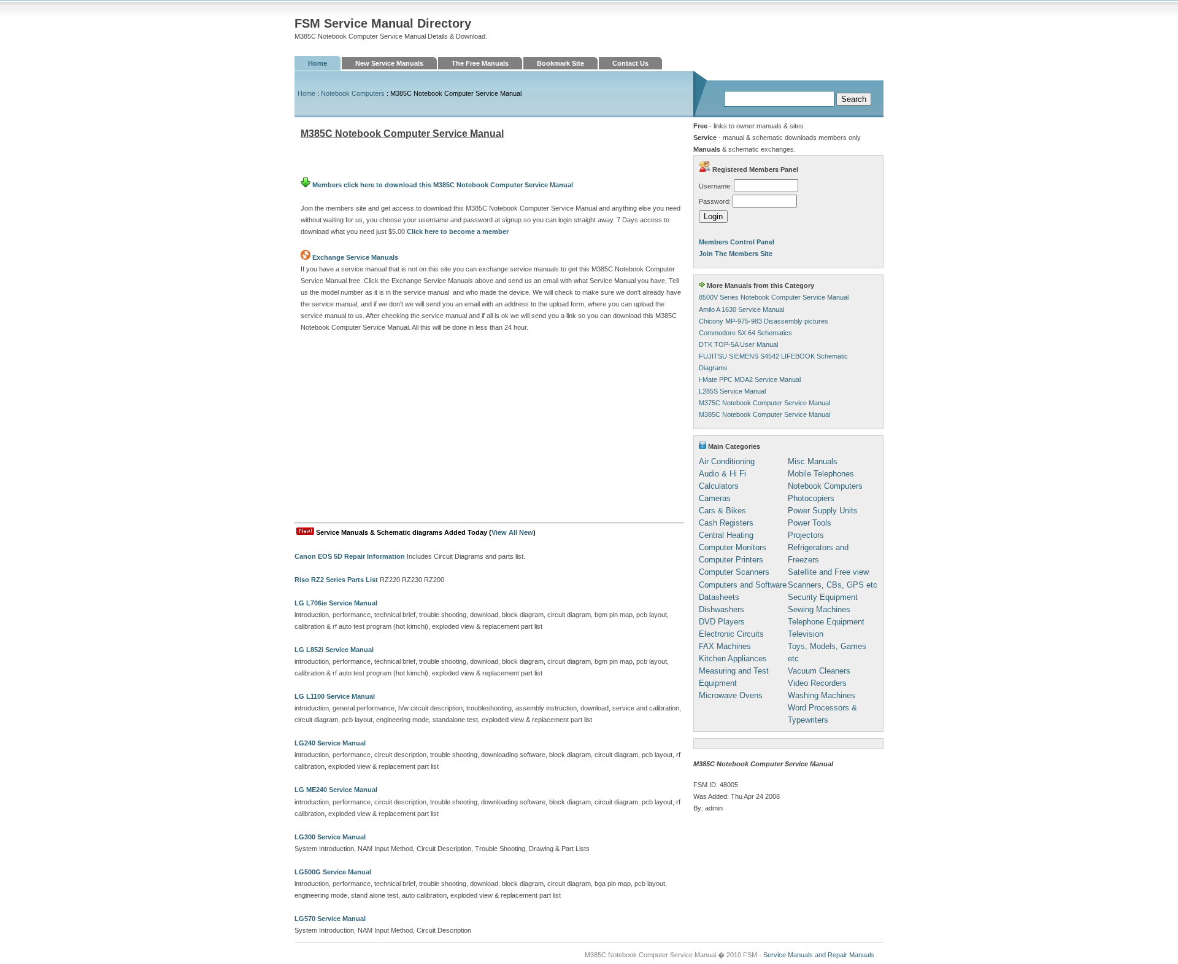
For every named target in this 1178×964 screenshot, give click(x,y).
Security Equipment (823, 597)
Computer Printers (731, 559)
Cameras (715, 498)
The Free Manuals (480, 63)
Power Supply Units (823, 510)
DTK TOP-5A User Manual (738, 344)
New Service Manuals (389, 63)
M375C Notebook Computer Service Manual (764, 402)
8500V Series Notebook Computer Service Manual (774, 297)
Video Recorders (817, 683)
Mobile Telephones (821, 473)
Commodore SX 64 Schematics (745, 332)
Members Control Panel (736, 242)
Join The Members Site (735, 253)
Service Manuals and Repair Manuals (818, 954)
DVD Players (722, 621)
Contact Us (630, 63)
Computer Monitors (732, 547)
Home (317, 63)
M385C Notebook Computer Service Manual (764, 414)
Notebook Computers (353, 93)
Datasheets (719, 597)
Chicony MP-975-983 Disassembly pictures (763, 321)
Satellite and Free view (828, 572)
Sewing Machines (819, 609)
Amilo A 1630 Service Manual (741, 309)
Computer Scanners (734, 572)
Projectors (806, 535)
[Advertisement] (489, 430)
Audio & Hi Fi (722, 473)
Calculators (719, 486)
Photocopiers (811, 498)
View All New (512, 532)
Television (805, 634)
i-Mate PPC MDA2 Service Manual (750, 379)
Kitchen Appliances (733, 658)
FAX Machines (725, 646)
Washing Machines (821, 695)
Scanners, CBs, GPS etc (832, 584)
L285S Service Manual (732, 391)
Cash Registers (726, 522)
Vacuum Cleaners (819, 670)
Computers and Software (743, 584)
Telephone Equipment (826, 621)
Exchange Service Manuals (355, 257)
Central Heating (726, 535)
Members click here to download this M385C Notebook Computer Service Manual (441, 185)
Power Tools (809, 522)
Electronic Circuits (731, 634)
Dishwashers (721, 609)
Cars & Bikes (722, 510)
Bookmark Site (560, 63)
